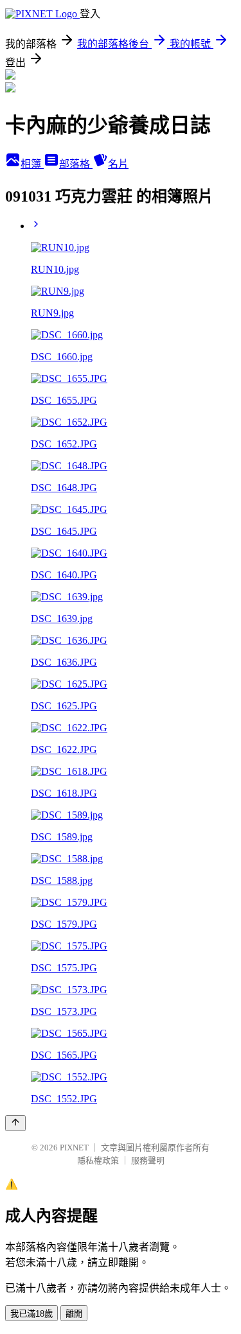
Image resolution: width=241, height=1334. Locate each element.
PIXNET (74, 1147)
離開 (74, 1314)
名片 (118, 164)
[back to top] (15, 1123)
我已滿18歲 (31, 1314)
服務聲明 (148, 1160)
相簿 (32, 164)
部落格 (76, 164)
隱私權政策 (98, 1160)
